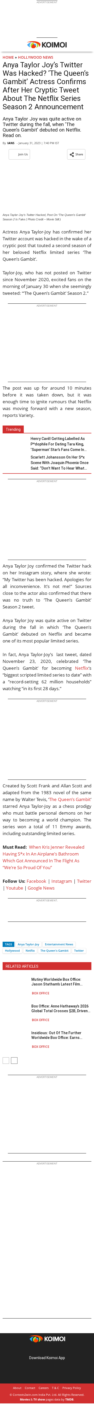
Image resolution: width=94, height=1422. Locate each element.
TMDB (69, 1399)
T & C (55, 1388)
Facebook (36, 881)
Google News (41, 888)
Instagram (61, 881)
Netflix (82, 668)
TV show (39, 1399)
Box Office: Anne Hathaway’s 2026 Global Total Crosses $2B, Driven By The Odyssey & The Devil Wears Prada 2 (60, 1008)
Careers (44, 1388)
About (17, 1388)
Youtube (14, 888)
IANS (10, 143)
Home (8, 57)
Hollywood (12, 950)
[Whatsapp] (24, 935)
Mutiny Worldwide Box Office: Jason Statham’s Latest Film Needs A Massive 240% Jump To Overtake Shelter (58, 982)
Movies (25, 1399)
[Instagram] (40, 1349)
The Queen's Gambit (54, 950)
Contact (30, 1388)
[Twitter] (15, 935)
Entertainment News (59, 944)
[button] (76, 154)
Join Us (23, 154)
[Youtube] (62, 1349)
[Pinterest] (47, 1349)
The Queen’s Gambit (70, 799)
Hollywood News (35, 57)
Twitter (84, 881)
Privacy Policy (71, 1388)
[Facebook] (6, 935)
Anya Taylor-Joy (28, 944)
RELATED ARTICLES (22, 966)
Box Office (40, 993)
